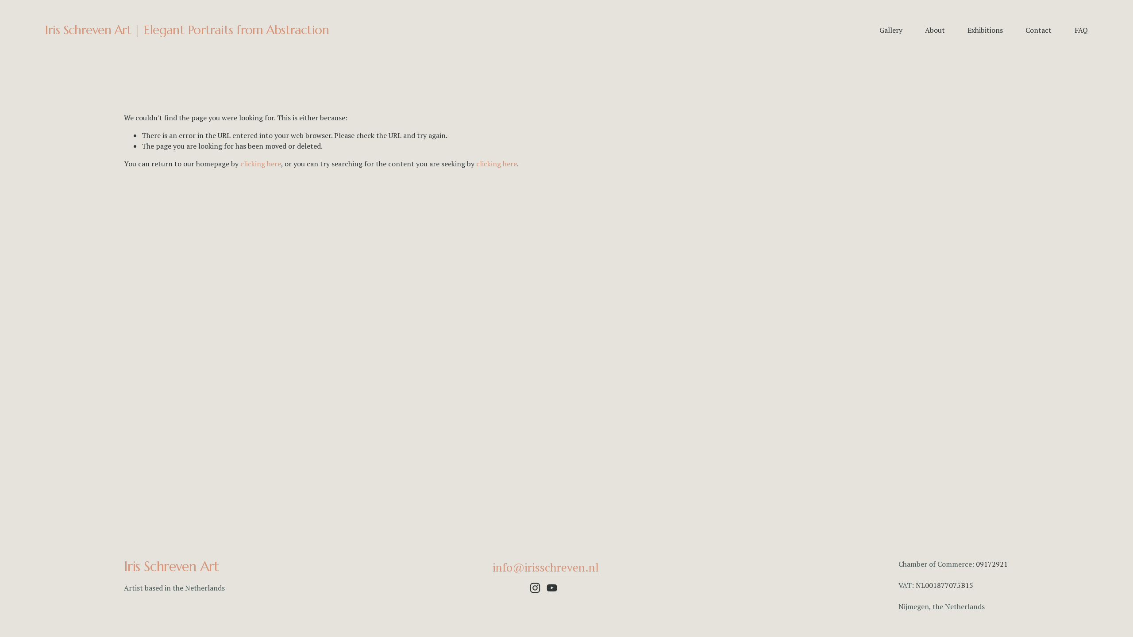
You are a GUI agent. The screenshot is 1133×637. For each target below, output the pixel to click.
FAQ (1081, 30)
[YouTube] (552, 588)
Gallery (890, 30)
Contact (1038, 30)
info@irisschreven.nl (546, 567)
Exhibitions (985, 30)
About (935, 30)
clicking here (260, 164)
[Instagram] (535, 588)
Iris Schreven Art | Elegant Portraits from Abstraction (187, 30)
